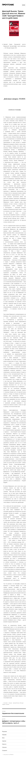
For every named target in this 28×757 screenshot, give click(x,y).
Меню (23, 5)
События (4, 747)
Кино (3, 738)
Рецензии (4, 731)
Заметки (4, 741)
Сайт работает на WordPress (8, 754)
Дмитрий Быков (16, 703)
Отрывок (7, 704)
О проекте (4, 750)
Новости (4, 744)
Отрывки (10, 703)
